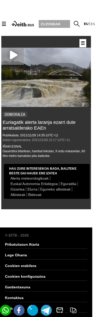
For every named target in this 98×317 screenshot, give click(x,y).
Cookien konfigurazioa (25, 276)
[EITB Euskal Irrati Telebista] (22, 23)
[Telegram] (46, 310)
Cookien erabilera (20, 266)
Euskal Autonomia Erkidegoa (34, 184)
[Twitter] (32, 310)
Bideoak (35, 195)
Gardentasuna (17, 287)
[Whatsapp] (5, 310)
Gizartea (17, 189)
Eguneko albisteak (55, 189)
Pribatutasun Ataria (22, 244)
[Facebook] (19, 310)
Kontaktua (14, 298)
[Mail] (59, 310)
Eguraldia (68, 184)
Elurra (32, 189)
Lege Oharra (16, 255)
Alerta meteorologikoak (29, 178)
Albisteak (17, 195)
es (93, 24)
